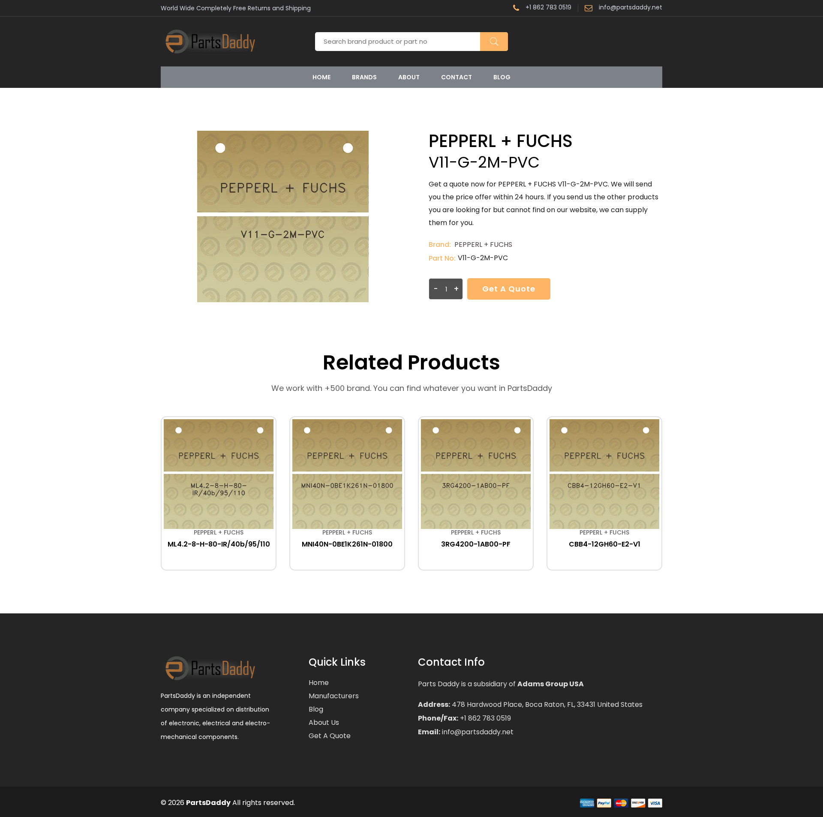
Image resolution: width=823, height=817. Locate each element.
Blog (502, 77)
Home (321, 77)
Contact (456, 77)
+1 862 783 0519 (548, 8)
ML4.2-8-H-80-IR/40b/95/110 (219, 544)
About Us (324, 722)
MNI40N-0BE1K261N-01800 (347, 544)
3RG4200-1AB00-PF (476, 544)
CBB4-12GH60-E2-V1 (604, 544)
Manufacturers (334, 696)
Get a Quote (508, 288)
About (409, 77)
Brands (364, 77)
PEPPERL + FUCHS (483, 244)
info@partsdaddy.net (630, 8)
